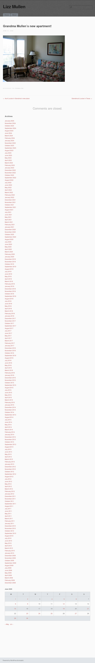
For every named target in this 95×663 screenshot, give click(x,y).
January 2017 (9, 345)
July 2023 (8, 153)
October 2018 (9, 294)
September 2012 (10, 474)
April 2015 (8, 397)
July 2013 (8, 449)
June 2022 (8, 185)
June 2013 (8, 452)
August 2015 (9, 387)
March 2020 (9, 252)
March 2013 (9, 459)
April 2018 (8, 308)
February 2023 (10, 165)
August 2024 (9, 131)
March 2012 (9, 489)
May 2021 (8, 217)
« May (7, 624)
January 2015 (9, 405)
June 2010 (8, 541)
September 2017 (10, 326)
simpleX (21, 660)
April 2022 (8, 190)
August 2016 (9, 358)
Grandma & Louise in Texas (82, 98)
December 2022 (10, 170)
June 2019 (8, 274)
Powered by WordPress (10, 660)
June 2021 (8, 215)
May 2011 (8, 513)
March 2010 (9, 548)
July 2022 (8, 182)
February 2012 (10, 491)
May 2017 (8, 336)
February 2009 (10, 580)
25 (51, 613)
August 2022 (9, 180)
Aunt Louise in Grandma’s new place (16, 98)
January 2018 (9, 316)
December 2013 (10, 437)
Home (7, 15)
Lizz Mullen (14, 6)
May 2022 (8, 187)
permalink (19, 88)
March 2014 (9, 429)
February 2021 (10, 224)
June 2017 (8, 333)
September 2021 (10, 207)
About (14, 15)
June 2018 (8, 303)
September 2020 (10, 237)
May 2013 (8, 454)
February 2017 (10, 343)
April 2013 (8, 457)
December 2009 (10, 555)
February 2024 (10, 138)
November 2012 (10, 469)
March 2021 (9, 222)
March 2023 (9, 163)
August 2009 (9, 565)
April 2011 (8, 516)
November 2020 (10, 232)
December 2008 (10, 583)
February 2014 (10, 432)
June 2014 (8, 422)
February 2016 (10, 373)
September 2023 (10, 148)
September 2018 (10, 296)
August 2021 (9, 210)
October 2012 (9, 471)
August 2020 (9, 239)
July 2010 (8, 538)
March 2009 (9, 578)
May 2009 (8, 573)
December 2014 (10, 407)
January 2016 (9, 375)
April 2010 (8, 546)
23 (27, 613)
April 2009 (8, 575)
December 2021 (10, 200)
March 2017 (9, 341)
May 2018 (8, 306)
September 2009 (10, 563)
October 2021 (9, 205)
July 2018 (8, 301)
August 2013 (9, 447)
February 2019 (10, 284)
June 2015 (8, 392)
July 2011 (8, 509)
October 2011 (9, 501)
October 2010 (9, 531)
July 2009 (8, 568)
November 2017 (10, 321)
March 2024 (9, 136)
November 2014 (10, 410)
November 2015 (10, 380)
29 (15, 618)
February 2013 (10, 462)
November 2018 (10, 291)
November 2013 (10, 439)
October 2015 (9, 383)
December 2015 (10, 378)
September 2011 (10, 504)
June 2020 (8, 244)
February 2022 (10, 195)
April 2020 (8, 249)
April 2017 (8, 338)
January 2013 (9, 464)
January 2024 (9, 140)
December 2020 (10, 229)
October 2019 (9, 264)
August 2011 (9, 506)
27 (76, 613)
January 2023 (9, 168)
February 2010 (10, 550)
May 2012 (8, 484)
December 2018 (10, 289)
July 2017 (8, 331)
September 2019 (10, 266)
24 (39, 613)
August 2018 (9, 299)
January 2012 (9, 494)
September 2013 (10, 444)
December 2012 (10, 467)
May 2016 (8, 365)
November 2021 (10, 202)
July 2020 (8, 242)
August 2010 (9, 536)
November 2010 (10, 528)
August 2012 (9, 476)
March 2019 (9, 281)
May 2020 (8, 247)
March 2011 (9, 518)
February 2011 (10, 521)
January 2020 (9, 257)
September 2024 (10, 128)
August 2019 (9, 269)
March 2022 (9, 192)
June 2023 (8, 155)
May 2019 (8, 276)
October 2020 (9, 234)
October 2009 (9, 560)
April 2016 (8, 368)
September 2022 (10, 177)
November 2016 (10, 350)
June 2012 (8, 481)
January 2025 (9, 121)
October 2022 (9, 175)
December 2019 (10, 259)
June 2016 (8, 363)
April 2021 (8, 219)
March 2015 (9, 400)
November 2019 (10, 261)
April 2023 (8, 160)
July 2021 (8, 212)
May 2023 (8, 158)
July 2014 (8, 420)
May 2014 (8, 425)
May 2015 (8, 395)
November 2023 (10, 143)
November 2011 (10, 499)
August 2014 (9, 417)
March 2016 (9, 370)
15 (15, 609)
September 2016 (10, 355)
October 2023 (9, 145)
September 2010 (10, 533)
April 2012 (8, 486)
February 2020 (10, 254)
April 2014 (8, 427)
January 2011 (9, 523)
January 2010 (9, 553)
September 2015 (10, 385)
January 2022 (9, 197)
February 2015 (10, 402)
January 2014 (9, 434)
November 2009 (10, 558)
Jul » (11, 624)
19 (64, 609)
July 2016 (8, 360)
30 (27, 618)
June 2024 (8, 133)
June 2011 (8, 511)
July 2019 (8, 271)
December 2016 (10, 348)
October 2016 (9, 353)
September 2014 (10, 415)
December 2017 (10, 318)
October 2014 (9, 412)
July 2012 (8, 479)
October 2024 (9, 126)
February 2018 (10, 313)
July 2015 (8, 390)
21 (88, 609)
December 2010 (10, 526)
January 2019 (9, 286)
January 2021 (9, 227)
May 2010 (8, 543)
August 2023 (9, 150)
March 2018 (9, 311)
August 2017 (9, 328)
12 (64, 604)
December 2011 (10, 496)
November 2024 (10, 123)
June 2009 (8, 570)
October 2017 (9, 323)
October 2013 (9, 442)
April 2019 (8, 279)
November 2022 (10, 173)
